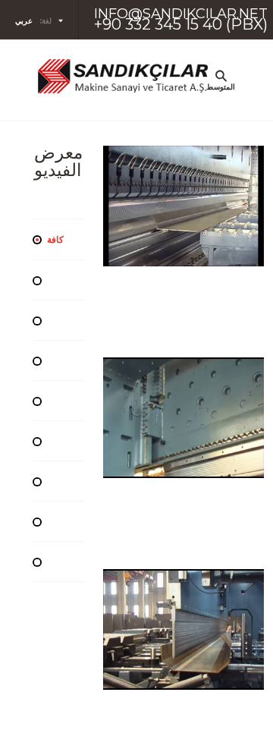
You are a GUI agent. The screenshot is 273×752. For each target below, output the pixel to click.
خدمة (208, 445)
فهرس (208, 300)
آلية (209, 154)
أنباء (208, 373)
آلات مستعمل (208, 227)
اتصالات (209, 518)
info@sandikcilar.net (181, 13)
